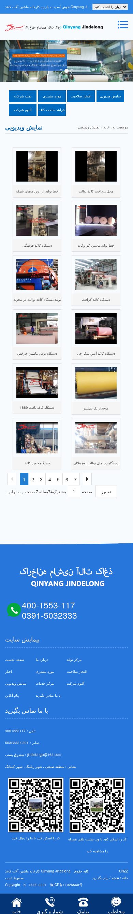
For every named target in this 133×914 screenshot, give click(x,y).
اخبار (8, 671)
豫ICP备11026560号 (66, 884)
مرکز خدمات (45, 683)
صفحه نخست (14, 659)
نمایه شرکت (23, 96)
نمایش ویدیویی (110, 96)
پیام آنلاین (12, 695)
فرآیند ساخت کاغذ (52, 109)
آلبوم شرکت (23, 109)
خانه (125, 878)
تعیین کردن (106, 493)
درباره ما (42, 659)
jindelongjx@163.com (44, 754)
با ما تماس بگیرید (48, 695)
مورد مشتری (52, 96)
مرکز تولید (74, 659)
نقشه (115, 878)
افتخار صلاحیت (81, 96)
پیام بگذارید (100, 878)
